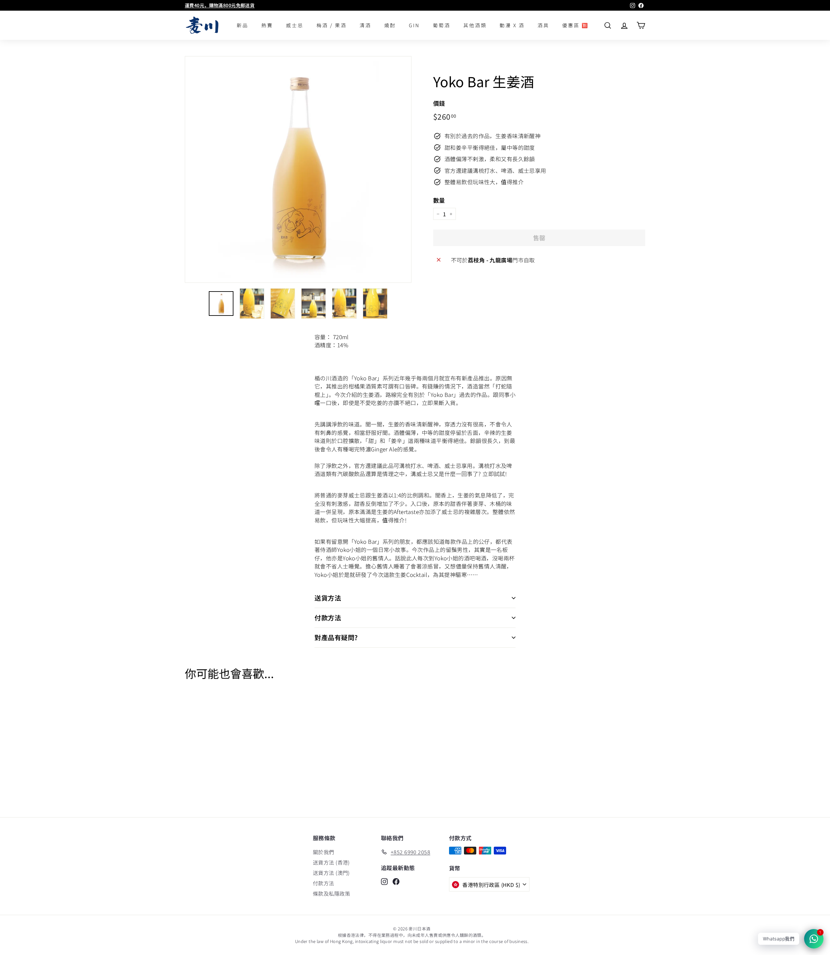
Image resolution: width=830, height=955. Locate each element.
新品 (242, 25)
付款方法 (327, 617)
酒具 (543, 25)
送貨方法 (327, 598)
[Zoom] (298, 169)
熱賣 (267, 25)
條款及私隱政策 (331, 893)
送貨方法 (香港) (331, 862)
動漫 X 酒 (512, 25)
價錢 (439, 103)
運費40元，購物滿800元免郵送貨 (220, 5)
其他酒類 (475, 25)
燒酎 (390, 25)
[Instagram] (384, 881)
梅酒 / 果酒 (331, 25)
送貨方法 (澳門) (331, 873)
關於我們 (323, 852)
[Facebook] (396, 881)
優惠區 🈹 (575, 25)
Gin (414, 25)
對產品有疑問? (336, 637)
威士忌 (294, 25)
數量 (439, 200)
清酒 (365, 25)
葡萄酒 (441, 25)
